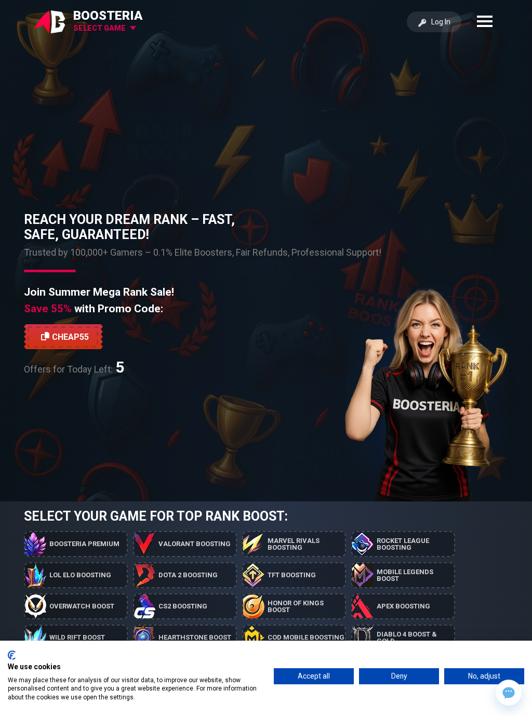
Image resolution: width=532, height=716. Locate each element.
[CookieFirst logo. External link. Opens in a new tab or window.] (12, 655)
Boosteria (108, 15)
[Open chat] (509, 693)
